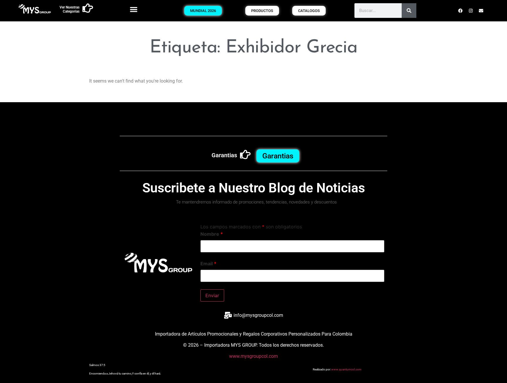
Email (208, 263)
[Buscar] (409, 10)
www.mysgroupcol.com (253, 356)
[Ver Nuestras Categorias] (87, 8)
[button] (134, 9)
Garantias (224, 155)
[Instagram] (471, 10)
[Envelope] (481, 10)
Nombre (211, 234)
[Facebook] (460, 10)
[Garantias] (245, 154)
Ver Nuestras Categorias (70, 9)
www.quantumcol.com (346, 369)
